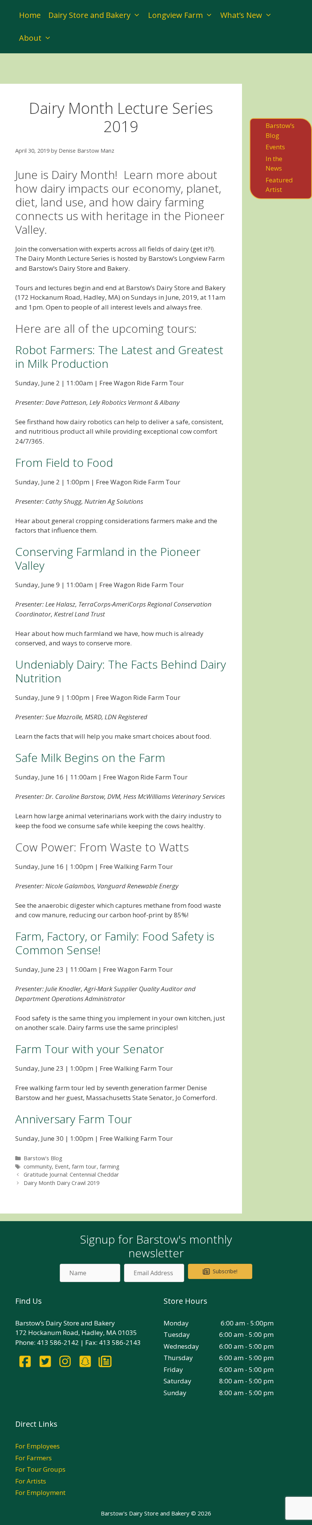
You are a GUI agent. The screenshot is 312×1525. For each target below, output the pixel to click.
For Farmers (33, 1457)
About (30, 38)
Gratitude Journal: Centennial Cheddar (71, 1174)
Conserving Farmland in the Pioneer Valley (108, 558)
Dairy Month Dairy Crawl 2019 (61, 1182)
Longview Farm (175, 15)
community (38, 1166)
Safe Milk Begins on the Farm (90, 757)
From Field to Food (64, 462)
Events (275, 146)
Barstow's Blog (43, 1158)
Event (62, 1166)
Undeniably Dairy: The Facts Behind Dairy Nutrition (120, 671)
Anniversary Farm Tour (73, 1119)
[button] (220, 1271)
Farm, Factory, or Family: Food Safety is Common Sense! (114, 943)
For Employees (37, 1446)
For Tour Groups (40, 1469)
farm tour (84, 1166)
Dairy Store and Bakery (89, 15)
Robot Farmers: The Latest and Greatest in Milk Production (119, 356)
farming (109, 1166)
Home (30, 15)
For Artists (30, 1481)
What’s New (241, 15)
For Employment (40, 1492)
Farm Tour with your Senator (89, 1049)
